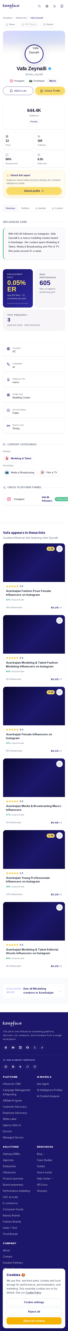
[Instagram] (6, 1047)
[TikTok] (42, 1047)
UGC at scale (10, 1197)
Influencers (21, 18)
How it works (44, 1172)
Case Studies (44, 1160)
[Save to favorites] (59, 549)
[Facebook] (27, 1047)
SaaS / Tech (10, 1227)
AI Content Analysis (48, 1096)
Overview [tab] (10, 208)
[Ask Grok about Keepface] (27, 1067)
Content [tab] (59, 208)
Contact (7, 1256)
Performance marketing (16, 1190)
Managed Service (13, 1137)
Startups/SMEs (11, 1154)
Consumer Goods (13, 1209)
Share (12, 24)
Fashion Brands (12, 1221)
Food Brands (10, 1234)
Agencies (8, 1160)
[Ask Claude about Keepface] (13, 1067)
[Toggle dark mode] (54, 6)
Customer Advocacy (15, 1106)
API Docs (42, 1184)
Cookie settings (34, 1302)
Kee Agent (43, 1083)
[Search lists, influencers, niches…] (39, 6)
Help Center (44, 1178)
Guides (41, 1166)
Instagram (19, 80)
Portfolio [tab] (25, 208)
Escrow (7, 1131)
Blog (39, 1154)
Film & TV (49, 472)
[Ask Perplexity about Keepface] (35, 1067)
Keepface (7, 18)
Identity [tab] (42, 208)
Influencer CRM (12, 1083)
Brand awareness (13, 1184)
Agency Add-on (12, 1125)
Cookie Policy (33, 1292)
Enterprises (9, 1166)
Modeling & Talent (18, 458)
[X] (35, 1047)
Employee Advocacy (15, 1112)
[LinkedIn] (20, 1047)
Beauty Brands (11, 1215)
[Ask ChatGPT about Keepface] (6, 1067)
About (6, 1250)
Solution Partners (13, 1262)
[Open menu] (62, 6)
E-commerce (10, 1203)
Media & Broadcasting (19, 472)
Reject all (34, 1311)
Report (49, 24)
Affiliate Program (12, 1100)
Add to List (20, 90)
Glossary (42, 1190)
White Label (9, 1119)
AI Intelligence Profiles (49, 1090)
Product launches (13, 1178)
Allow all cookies (34, 1320)
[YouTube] (13, 1047)
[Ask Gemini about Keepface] (20, 1067)
